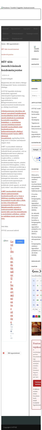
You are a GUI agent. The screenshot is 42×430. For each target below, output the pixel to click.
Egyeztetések (15, 29)
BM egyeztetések (14, 353)
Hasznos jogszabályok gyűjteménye (36, 134)
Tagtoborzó (35, 123)
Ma (36, 309)
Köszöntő (5, 29)
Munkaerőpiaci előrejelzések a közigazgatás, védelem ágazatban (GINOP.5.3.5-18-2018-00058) (37, 246)
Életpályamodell (17, 38)
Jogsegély (26, 29)
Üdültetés (5, 34)
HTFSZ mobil (36, 108)
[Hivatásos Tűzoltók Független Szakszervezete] (17, 7)
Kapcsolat (5, 38)
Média (35, 29)
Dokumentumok (17, 34)
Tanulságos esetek (32, 34)
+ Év (39, 310)
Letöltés (20, 242)
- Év (33, 309)
